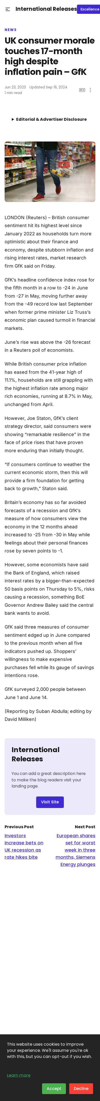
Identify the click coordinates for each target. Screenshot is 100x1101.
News (11, 30)
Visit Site (50, 802)
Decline (81, 1089)
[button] (8, 9)
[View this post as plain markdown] (82, 90)
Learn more (19, 1075)
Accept (54, 1089)
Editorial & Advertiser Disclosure (51, 119)
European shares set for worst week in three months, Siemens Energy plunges (75, 849)
